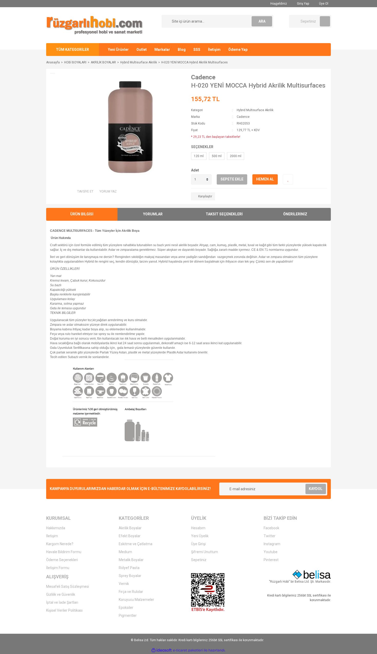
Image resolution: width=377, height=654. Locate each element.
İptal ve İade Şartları (62, 602)
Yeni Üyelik (200, 536)
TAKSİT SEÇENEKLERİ (224, 214)
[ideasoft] (161, 650)
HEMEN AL (265, 179)
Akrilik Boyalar (130, 528)
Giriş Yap (302, 3)
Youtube (270, 552)
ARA (262, 21)
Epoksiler (126, 607)
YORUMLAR (153, 214)
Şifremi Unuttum (204, 552)
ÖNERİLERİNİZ (295, 214)
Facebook (271, 528)
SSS (196, 49)
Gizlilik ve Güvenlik (60, 594)
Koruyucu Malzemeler (136, 600)
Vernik (124, 584)
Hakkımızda (55, 528)
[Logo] (95, 25)
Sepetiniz (198, 560)
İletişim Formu (57, 568)
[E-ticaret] (188, 650)
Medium (125, 552)
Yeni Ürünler (118, 49)
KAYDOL (315, 489)
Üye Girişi (198, 544)
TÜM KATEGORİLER (72, 49)
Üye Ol (323, 3)
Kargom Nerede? (59, 544)
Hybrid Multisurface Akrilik (255, 110)
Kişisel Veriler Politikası (64, 610)
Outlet (141, 49)
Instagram (272, 544)
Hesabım (198, 528)
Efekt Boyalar (130, 536)
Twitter (269, 536)
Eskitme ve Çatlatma (135, 544)
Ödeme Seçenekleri (62, 560)
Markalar (162, 49)
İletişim (214, 49)
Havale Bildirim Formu (63, 552)
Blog (182, 49)
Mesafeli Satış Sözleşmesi (67, 586)
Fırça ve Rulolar (131, 592)
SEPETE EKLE (232, 179)
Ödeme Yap (237, 49)
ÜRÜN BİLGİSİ (81, 214)
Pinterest (271, 560)
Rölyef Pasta (129, 568)
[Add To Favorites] (288, 179)
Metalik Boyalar (131, 560)
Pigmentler (128, 615)
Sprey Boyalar (130, 576)
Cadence (203, 77)
